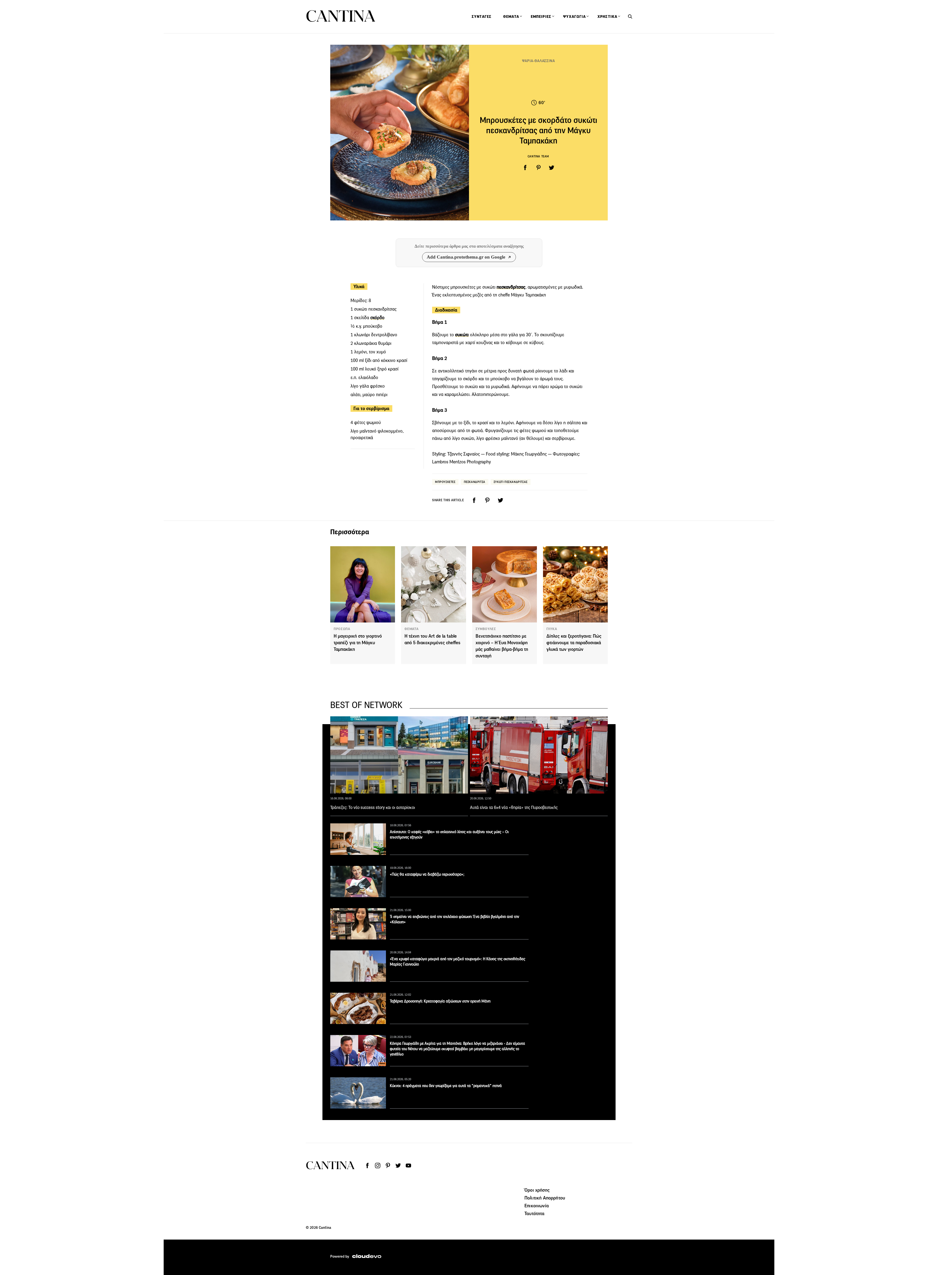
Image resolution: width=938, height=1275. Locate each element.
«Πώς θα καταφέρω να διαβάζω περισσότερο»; (427, 874)
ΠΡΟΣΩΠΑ (342, 629)
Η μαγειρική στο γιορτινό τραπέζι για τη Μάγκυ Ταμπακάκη (358, 642)
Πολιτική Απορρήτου (544, 1198)
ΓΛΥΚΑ (551, 629)
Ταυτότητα (534, 1213)
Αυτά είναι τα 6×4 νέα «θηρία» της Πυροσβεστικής (514, 807)
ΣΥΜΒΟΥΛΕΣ (486, 629)
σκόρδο (377, 317)
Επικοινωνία (536, 1206)
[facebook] (525, 167)
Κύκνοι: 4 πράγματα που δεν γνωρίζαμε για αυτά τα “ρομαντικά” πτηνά (446, 1085)
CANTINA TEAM (538, 156)
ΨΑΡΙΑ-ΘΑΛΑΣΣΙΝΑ (538, 60)
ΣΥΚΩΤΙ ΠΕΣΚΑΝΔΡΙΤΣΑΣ (511, 482)
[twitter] (551, 167)
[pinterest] (538, 167)
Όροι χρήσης (537, 1190)
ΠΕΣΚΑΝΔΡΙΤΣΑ (474, 482)
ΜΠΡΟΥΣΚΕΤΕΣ (445, 482)
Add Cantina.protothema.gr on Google (466, 257)
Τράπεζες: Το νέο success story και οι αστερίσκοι (372, 807)
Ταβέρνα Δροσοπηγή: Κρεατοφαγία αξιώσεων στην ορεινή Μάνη (440, 1001)
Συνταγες (481, 16)
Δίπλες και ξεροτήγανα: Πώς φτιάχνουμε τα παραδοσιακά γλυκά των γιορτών (573, 642)
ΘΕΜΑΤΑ (411, 629)
